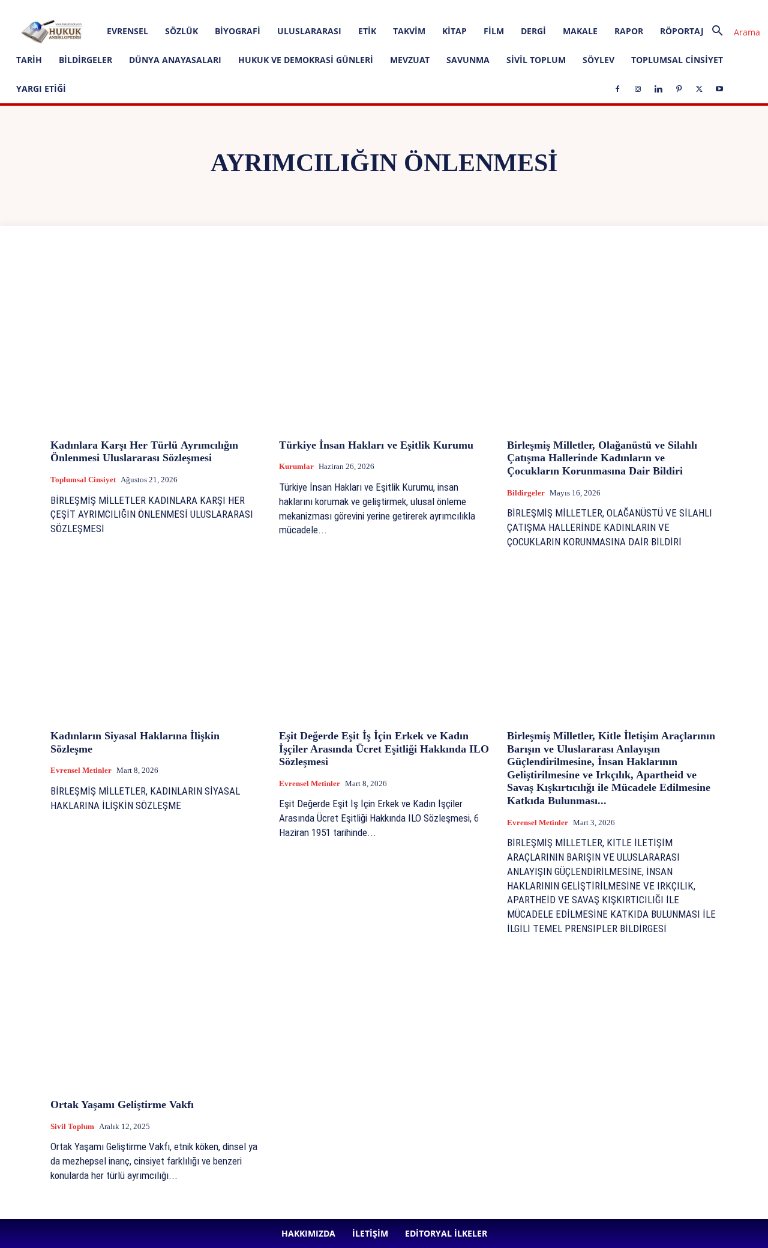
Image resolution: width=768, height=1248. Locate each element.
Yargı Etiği (41, 88)
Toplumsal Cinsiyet (677, 59)
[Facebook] (272, 8)
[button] (731, 32)
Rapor (628, 31)
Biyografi (237, 31)
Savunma (468, 59)
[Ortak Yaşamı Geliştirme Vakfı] (155, 1009)
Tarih (29, 59)
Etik (367, 31)
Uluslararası (309, 31)
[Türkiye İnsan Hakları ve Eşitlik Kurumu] (384, 349)
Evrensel (127, 31)
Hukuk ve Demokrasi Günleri (305, 59)
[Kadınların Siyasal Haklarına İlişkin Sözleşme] (155, 641)
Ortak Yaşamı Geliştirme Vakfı (122, 1104)
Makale (580, 31)
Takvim (409, 31)
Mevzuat (410, 59)
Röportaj (682, 31)
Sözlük (181, 31)
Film (494, 31)
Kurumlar (296, 466)
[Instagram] (292, 8)
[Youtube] (371, 8)
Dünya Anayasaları (175, 59)
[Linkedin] (311, 8)
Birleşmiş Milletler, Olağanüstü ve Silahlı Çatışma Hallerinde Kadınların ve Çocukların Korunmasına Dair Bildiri (602, 458)
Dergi (533, 31)
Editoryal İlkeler (220, 8)
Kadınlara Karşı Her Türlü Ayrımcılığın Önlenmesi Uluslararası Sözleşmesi (144, 451)
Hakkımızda (133, 8)
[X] (351, 8)
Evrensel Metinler (81, 770)
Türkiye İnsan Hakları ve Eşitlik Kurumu (376, 445)
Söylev (598, 59)
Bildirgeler (85, 59)
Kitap (454, 31)
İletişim (173, 8)
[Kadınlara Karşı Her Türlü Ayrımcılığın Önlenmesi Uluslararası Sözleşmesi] (155, 349)
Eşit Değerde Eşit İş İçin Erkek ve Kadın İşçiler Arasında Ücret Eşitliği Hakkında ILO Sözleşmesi (384, 749)
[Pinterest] (331, 8)
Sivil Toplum (536, 59)
